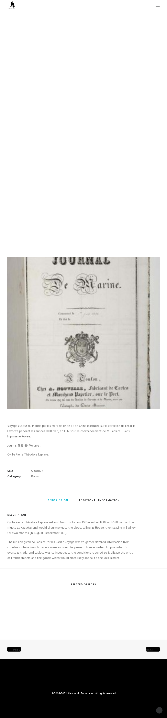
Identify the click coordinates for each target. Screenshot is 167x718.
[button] (157, 5)
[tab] (99, 502)
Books (35, 476)
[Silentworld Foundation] (11, 5)
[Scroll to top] (159, 710)
